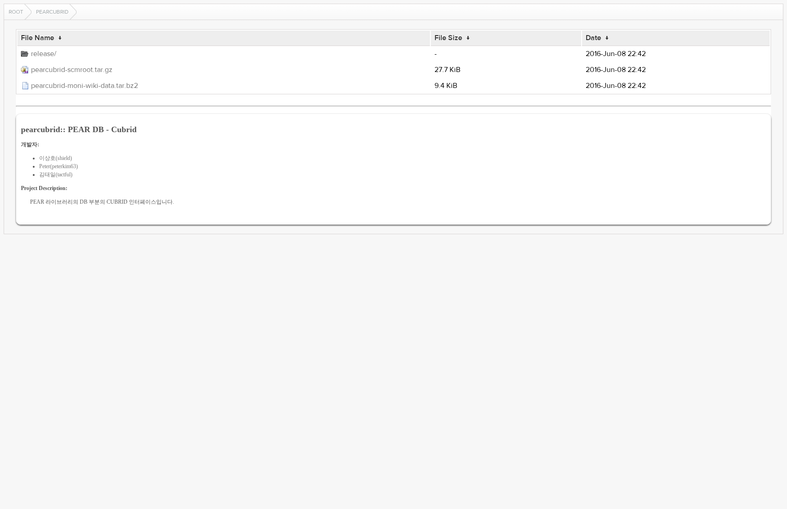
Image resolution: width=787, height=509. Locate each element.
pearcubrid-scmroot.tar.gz (71, 69)
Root (16, 11)
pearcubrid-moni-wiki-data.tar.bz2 (84, 85)
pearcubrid (52, 11)
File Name (37, 37)
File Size (448, 37)
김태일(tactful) (55, 174)
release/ (43, 53)
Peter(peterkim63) (58, 166)
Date (593, 37)
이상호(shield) (55, 158)
